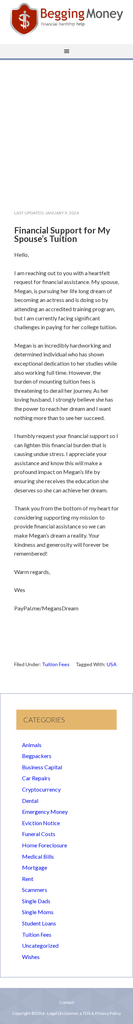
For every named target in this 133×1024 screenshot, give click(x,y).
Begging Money (66, 19)
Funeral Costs (38, 833)
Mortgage (34, 867)
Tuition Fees (56, 664)
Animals (31, 744)
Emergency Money (45, 811)
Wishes (31, 956)
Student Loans (39, 923)
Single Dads (36, 901)
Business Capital (42, 767)
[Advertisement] (66, 129)
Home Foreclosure (44, 845)
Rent (27, 878)
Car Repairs (36, 778)
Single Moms (38, 911)
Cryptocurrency (41, 789)
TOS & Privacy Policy (102, 1013)
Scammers (34, 889)
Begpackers (36, 755)
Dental (30, 800)
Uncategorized (40, 945)
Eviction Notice (41, 822)
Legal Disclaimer (62, 1013)
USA (112, 664)
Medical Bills (38, 856)
